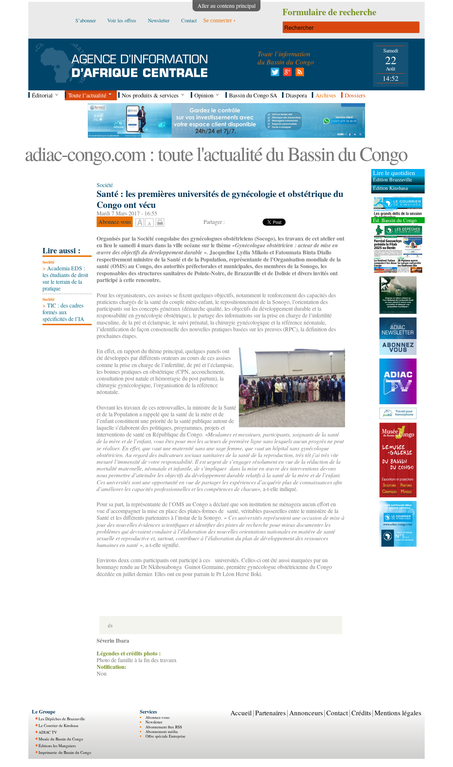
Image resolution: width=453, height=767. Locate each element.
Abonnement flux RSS (163, 726)
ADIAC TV (48, 732)
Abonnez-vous (157, 717)
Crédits (361, 712)
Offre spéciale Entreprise (165, 736)
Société (48, 262)
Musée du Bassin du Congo (61, 738)
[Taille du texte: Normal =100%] (149, 222)
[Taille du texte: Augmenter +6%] (140, 222)
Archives (325, 95)
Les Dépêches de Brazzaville (62, 718)
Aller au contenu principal (226, 5)
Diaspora (296, 95)
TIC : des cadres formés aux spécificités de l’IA (63, 311)
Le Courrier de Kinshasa (58, 725)
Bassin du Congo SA (253, 95)
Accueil (241, 712)
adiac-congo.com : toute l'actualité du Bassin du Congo (216, 153)
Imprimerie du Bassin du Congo (65, 752)
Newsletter (153, 721)
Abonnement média (161, 731)
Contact (337, 712)
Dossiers (355, 95)
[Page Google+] (286, 74)
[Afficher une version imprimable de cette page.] (160, 221)
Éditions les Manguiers (57, 745)
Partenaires (270, 712)
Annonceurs (306, 712)
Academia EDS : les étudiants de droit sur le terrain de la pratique (65, 278)
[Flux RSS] (298, 74)
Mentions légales (397, 712)
